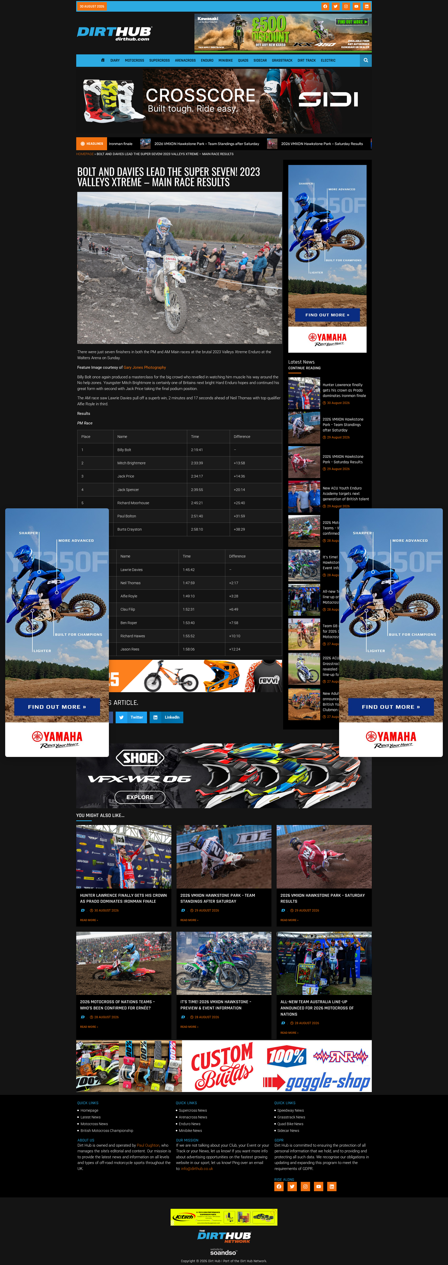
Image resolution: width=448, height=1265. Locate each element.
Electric (328, 60)
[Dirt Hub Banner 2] (224, 1224)
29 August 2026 (338, 437)
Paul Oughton (148, 1145)
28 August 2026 (338, 540)
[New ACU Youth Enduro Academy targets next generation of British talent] (304, 496)
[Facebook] (325, 6)
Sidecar (260, 60)
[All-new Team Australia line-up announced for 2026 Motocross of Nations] (304, 600)
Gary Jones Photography (145, 367)
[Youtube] (356, 6)
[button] (131, 717)
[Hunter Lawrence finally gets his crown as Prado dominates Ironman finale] (304, 393)
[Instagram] (346, 6)
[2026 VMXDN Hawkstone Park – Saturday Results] (304, 462)
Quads (243, 60)
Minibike (226, 60)
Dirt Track (307, 60)
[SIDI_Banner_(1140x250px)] (224, 132)
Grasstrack (282, 60)
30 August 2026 (338, 402)
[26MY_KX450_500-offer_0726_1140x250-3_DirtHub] (283, 51)
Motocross (134, 60)
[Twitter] (336, 6)
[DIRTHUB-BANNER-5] (224, 1090)
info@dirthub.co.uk (197, 1168)
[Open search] (366, 60)
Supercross (159, 60)
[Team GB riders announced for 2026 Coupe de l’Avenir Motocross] (304, 634)
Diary (115, 60)
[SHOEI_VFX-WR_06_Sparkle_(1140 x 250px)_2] (224, 807)
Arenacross (185, 60)
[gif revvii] (179, 691)
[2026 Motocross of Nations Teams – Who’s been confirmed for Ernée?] (304, 531)
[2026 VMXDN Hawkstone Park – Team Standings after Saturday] (304, 428)
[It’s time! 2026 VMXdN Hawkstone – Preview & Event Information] (304, 565)
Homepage (85, 154)
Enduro (207, 60)
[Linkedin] (367, 6)
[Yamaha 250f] (327, 351)
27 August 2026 (338, 644)
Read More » (97, 920)
